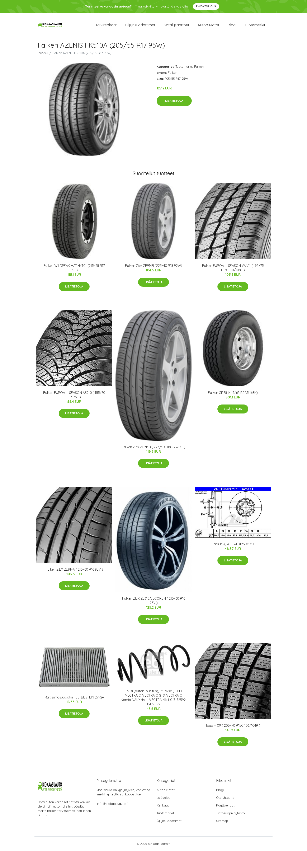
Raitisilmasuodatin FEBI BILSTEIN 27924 (74, 697)
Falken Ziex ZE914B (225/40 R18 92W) (153, 265)
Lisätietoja (174, 101)
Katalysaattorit (176, 25)
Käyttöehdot (225, 805)
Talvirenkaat (106, 25)
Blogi (232, 25)
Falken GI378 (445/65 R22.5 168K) (233, 393)
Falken (199, 67)
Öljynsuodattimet (140, 25)
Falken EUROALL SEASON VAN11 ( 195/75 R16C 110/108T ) (233, 267)
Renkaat (163, 805)
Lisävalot (163, 798)
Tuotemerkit (255, 25)
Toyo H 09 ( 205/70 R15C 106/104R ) (233, 725)
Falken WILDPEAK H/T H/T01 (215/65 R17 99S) (74, 267)
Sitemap (222, 821)
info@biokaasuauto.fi (112, 804)
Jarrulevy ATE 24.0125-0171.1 (233, 544)
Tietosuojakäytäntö (230, 813)
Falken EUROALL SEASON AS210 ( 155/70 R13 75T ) (74, 395)
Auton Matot (166, 790)
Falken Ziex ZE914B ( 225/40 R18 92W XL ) (153, 447)
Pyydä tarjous (206, 6)
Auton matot (208, 25)
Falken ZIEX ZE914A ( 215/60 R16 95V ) (74, 569)
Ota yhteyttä (225, 798)
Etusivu (43, 53)
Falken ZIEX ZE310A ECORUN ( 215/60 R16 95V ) (153, 600)
